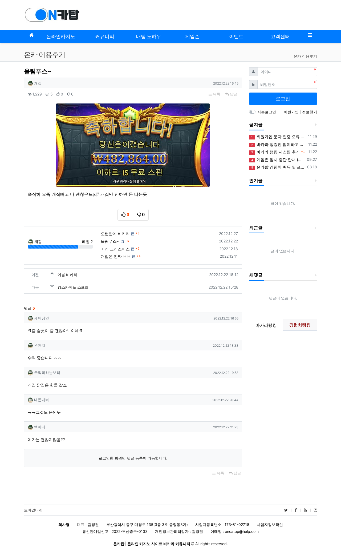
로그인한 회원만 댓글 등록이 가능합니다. (133, 458)
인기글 (256, 180)
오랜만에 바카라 (115, 233)
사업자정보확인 (270, 524)
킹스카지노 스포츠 (73, 287)
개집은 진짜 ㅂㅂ (116, 256)
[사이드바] (309, 35)
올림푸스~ (110, 241)
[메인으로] (31, 35)
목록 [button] (216, 94)
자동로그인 (266, 112)
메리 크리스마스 (115, 248)
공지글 (256, 124)
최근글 (256, 227)
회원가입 (292, 112)
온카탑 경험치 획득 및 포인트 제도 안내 (278, 167)
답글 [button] (233, 94)
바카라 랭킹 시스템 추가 (275, 151)
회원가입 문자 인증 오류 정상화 (278, 136)
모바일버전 (33, 510)
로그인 (283, 98)
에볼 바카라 (67, 274)
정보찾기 (309, 112)
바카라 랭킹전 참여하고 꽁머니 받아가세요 (278, 144)
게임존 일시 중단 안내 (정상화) (278, 159)
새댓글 (256, 275)
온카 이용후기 (305, 56)
